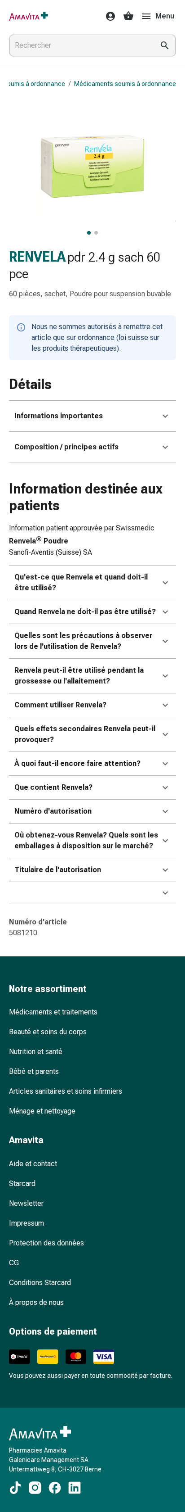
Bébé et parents (34, 1071)
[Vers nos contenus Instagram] (35, 1487)
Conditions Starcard (40, 1282)
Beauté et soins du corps (48, 1032)
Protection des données (46, 1243)
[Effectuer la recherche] (165, 45)
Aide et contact (33, 1163)
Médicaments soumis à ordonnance (125, 83)
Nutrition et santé (35, 1051)
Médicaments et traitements (53, 1012)
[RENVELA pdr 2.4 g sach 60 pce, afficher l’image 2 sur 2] (96, 233)
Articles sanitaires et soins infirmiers (65, 1091)
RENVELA (37, 257)
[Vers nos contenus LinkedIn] (74, 1487)
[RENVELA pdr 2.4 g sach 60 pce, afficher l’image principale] (89, 233)
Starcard (22, 1183)
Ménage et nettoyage (42, 1111)
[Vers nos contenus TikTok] (15, 1487)
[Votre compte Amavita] (108, 16)
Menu (164, 16)
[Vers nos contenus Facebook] (54, 1487)
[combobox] (79, 45)
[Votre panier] (128, 16)
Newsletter (26, 1203)
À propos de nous (36, 1302)
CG (14, 1262)
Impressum (26, 1223)
